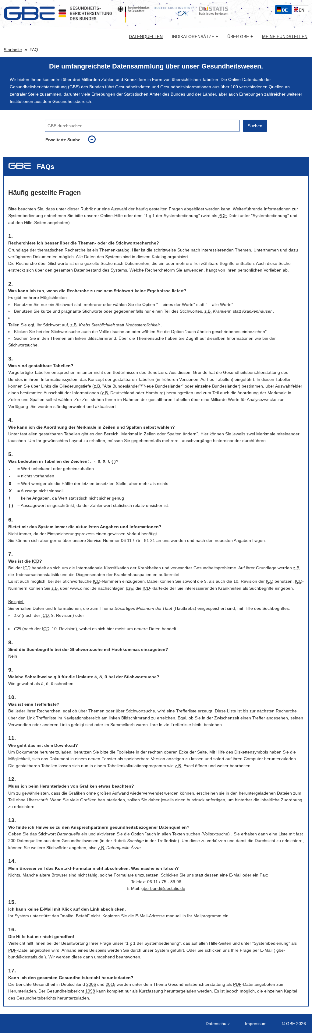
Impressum (256, 1023)
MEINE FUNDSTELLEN (284, 36)
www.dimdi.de (84, 588)
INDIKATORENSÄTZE (195, 36)
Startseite (13, 49)
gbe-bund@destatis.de (163, 888)
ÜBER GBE (240, 36)
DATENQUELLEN (146, 36)
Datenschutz (218, 1023)
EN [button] (303, 10)
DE (286, 10)
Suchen (255, 125)
